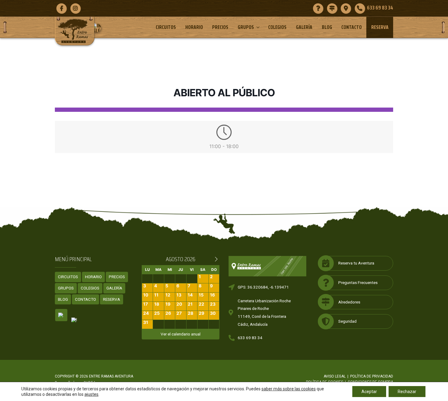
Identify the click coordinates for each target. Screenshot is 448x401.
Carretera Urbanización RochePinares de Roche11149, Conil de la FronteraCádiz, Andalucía (264, 312)
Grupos (246, 27)
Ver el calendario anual (181, 334)
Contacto (351, 27)
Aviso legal (335, 376)
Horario (194, 27)
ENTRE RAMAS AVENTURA (111, 376)
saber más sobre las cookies (288, 388)
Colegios (277, 27)
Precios (220, 27)
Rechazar (407, 391)
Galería (304, 27)
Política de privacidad (371, 376)
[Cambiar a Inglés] (98, 27)
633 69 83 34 (250, 337)
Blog (327, 27)
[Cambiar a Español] (61, 315)
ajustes (91, 394)
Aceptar (369, 391)
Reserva (380, 27)
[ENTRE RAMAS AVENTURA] (74, 31)
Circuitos (166, 27)
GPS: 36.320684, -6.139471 (263, 287)
